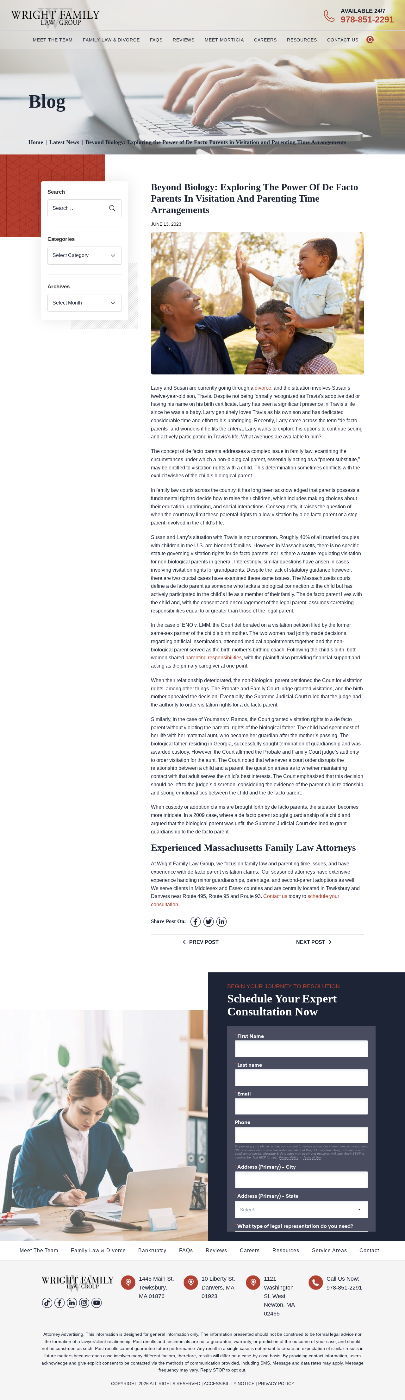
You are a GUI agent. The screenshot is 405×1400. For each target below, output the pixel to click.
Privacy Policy (276, 1383)
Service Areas (329, 1250)
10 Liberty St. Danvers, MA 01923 (218, 1287)
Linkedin (221, 921)
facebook (195, 921)
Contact (369, 1250)
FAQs (156, 39)
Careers (265, 39)
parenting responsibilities (213, 657)
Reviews (184, 39)
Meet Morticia (224, 39)
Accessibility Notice (229, 1383)
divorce (263, 388)
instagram (84, 1302)
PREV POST (204, 942)
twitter (208, 921)
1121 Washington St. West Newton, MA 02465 (279, 1296)
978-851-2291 (367, 20)
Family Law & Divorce (98, 1250)
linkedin (72, 1302)
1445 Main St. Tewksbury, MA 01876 (156, 1287)
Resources (285, 1250)
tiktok (47, 1302)
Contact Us (342, 39)
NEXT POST (310, 942)
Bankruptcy (152, 1250)
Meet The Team (52, 39)
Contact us (275, 896)
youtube (96, 1302)
